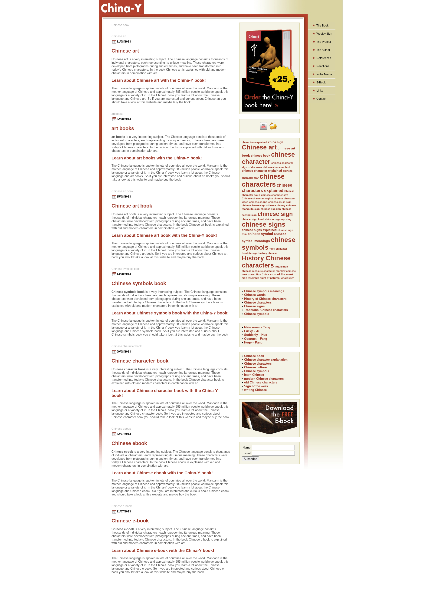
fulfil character (278, 248)
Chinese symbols (256, 314)
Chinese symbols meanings (264, 291)
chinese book (260, 155)
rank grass (248, 274)
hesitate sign (250, 253)
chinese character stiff (274, 195)
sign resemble (250, 278)
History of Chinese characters (265, 298)
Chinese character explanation (266, 359)
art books (117, 114)
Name (246, 447)
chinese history (275, 205)
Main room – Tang (257, 327)
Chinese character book (127, 346)
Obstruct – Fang (255, 338)
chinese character (268, 158)
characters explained (254, 142)
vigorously (287, 278)
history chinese (268, 253)
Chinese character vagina (257, 198)
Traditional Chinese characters (266, 310)
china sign (275, 142)
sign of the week (281, 274)
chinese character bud (276, 167)
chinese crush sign (280, 202)
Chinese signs (254, 306)
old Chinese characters (260, 382)
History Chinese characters (266, 262)
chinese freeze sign (254, 205)
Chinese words (255, 295)
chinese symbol (260, 234)
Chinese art (119, 36)
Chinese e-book (122, 506)
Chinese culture (255, 367)
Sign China (262, 274)
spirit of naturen (270, 278)
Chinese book (254, 356)
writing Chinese (255, 390)
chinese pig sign (271, 209)
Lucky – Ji (251, 331)
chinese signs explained (259, 230)
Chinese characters (258, 302)
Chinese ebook (121, 428)
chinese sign (275, 214)
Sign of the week (256, 386)
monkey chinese (286, 271)
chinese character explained (262, 170)
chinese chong (258, 202)
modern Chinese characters (264, 378)
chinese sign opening (278, 219)
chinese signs (263, 224)
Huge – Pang (253, 342)
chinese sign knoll (253, 219)
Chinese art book (122, 191)
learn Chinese (254, 374)
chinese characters (263, 180)
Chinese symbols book (126, 269)
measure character (263, 271)
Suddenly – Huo (255, 335)
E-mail (247, 453)
